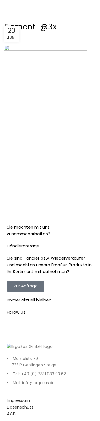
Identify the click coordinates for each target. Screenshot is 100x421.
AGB (11, 414)
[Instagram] (29, 329)
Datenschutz (20, 407)
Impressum (18, 400)
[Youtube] (44, 329)
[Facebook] (14, 329)
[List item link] (50, 374)
